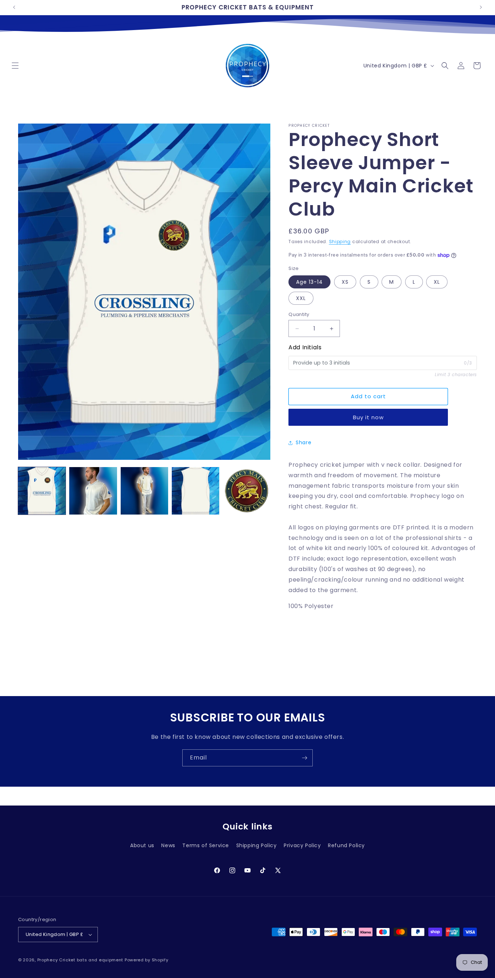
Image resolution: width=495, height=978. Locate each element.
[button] (15, 66)
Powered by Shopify (147, 960)
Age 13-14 (309, 282)
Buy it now (368, 417)
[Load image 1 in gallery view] (42, 491)
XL (437, 282)
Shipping (340, 241)
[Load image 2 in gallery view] (93, 491)
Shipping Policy (256, 845)
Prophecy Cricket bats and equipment (80, 960)
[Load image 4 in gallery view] (195, 491)
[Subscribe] (304, 757)
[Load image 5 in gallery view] (246, 491)
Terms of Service (205, 845)
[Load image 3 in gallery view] (144, 491)
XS (345, 282)
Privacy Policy (302, 845)
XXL (301, 298)
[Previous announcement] (14, 7)
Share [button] (303, 442)
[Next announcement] (481, 7)
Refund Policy (346, 845)
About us (142, 845)
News (168, 845)
